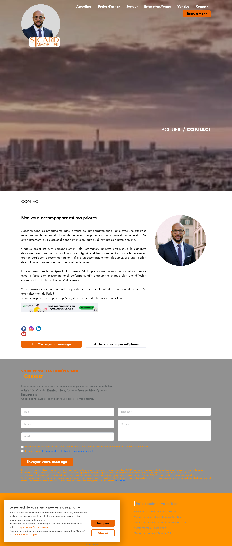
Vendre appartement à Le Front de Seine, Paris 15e (160, 522)
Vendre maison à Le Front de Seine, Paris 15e (157, 516)
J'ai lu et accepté (60, 451)
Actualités (83, 6)
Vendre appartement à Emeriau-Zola (153, 533)
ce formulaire (121, 480)
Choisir (103, 533)
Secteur (132, 6)
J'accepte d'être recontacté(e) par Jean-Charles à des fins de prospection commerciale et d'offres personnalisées (86, 446)
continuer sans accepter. (25, 534)
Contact (202, 6)
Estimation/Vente (157, 6)
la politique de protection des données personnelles (68, 451)
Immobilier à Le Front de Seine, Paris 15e (155, 511)
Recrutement (197, 14)
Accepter (103, 523)
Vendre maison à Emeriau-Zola (150, 527)
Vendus (183, 6)
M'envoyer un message (54, 344)
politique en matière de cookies (32, 527)
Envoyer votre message (47, 462)
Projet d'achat (109, 6)
